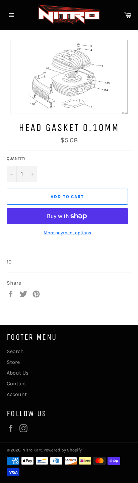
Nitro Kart (32, 449)
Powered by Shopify (63, 449)
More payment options (67, 233)
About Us (17, 373)
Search (15, 351)
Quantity (16, 158)
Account (17, 394)
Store (13, 362)
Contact (16, 383)
